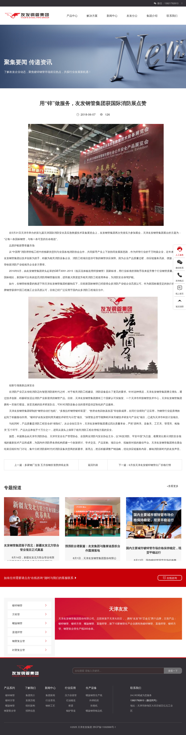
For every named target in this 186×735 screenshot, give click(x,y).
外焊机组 (94, 700)
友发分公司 (132, 19)
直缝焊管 (102, 623)
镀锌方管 (76, 623)
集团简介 (30, 695)
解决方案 (92, 15)
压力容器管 (71, 695)
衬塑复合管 (18, 650)
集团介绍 (152, 15)
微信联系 (180, 267)
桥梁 (70, 705)
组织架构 (30, 705)
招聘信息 (30, 710)
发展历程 (30, 700)
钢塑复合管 (18, 641)
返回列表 (93, 465)
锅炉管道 (71, 710)
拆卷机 (94, 705)
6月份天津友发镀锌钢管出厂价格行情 (150, 465)
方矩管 (16, 614)
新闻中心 (112, 15)
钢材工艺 (50, 705)
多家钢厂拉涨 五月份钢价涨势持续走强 (46, 465)
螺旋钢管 (89, 623)
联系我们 (172, 15)
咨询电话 (180, 280)
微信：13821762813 (167, 3)
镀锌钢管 (63, 623)
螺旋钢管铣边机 (94, 710)
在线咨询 (171, 578)
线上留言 (180, 293)
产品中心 (72, 15)
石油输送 (71, 700)
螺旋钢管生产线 (94, 695)
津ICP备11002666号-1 (104, 727)
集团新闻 (50, 695)
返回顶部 (180, 306)
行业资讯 (50, 700)
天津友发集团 (85, 727)
